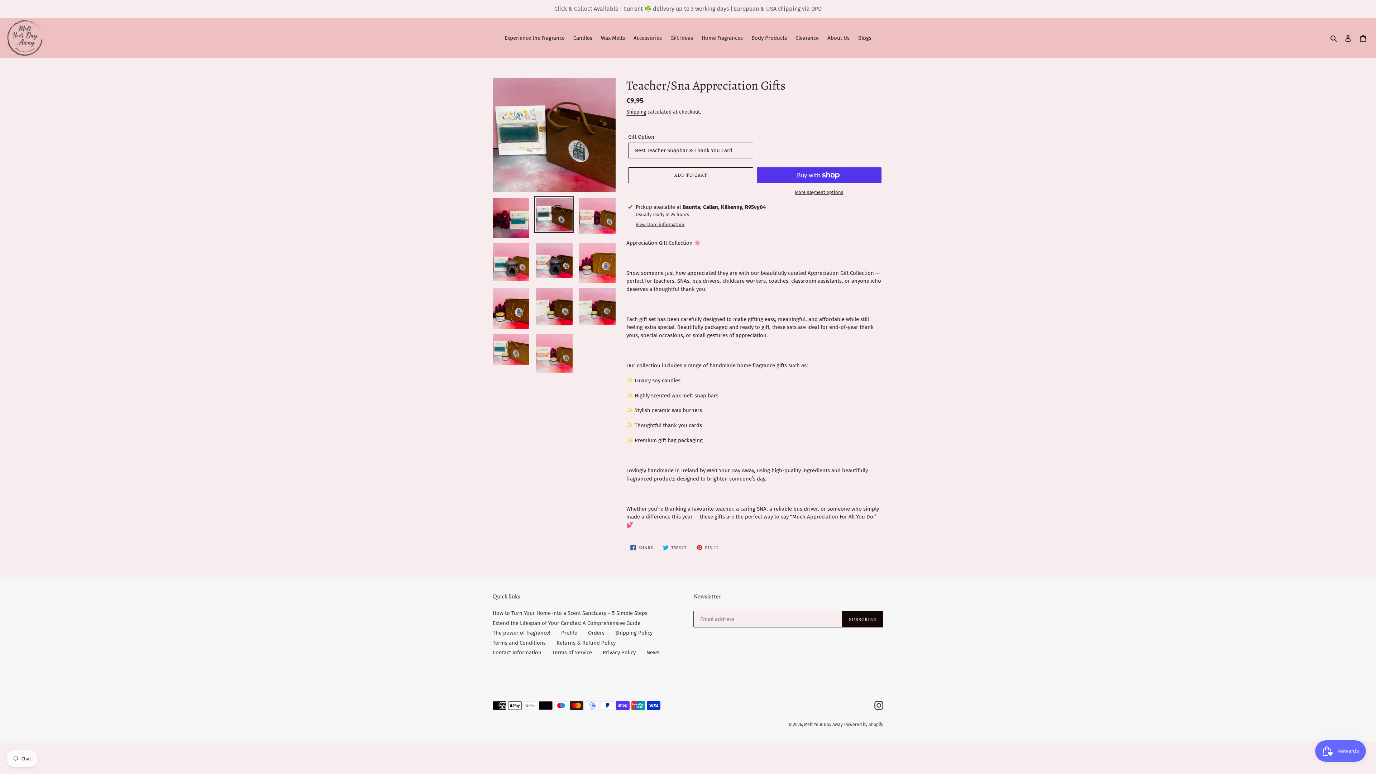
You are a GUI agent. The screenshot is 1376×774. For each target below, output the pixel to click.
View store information (660, 224)
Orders (596, 633)
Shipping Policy (634, 633)
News (652, 652)
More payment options (819, 192)
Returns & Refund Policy (586, 643)
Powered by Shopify (863, 724)
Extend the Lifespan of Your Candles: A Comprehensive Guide (566, 623)
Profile (569, 633)
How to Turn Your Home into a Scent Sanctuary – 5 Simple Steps (570, 613)
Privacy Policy (619, 652)
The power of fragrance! (521, 633)
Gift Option (641, 137)
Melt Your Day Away (823, 724)
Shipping (636, 112)
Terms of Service (572, 652)
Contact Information (517, 652)
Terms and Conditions (519, 643)
